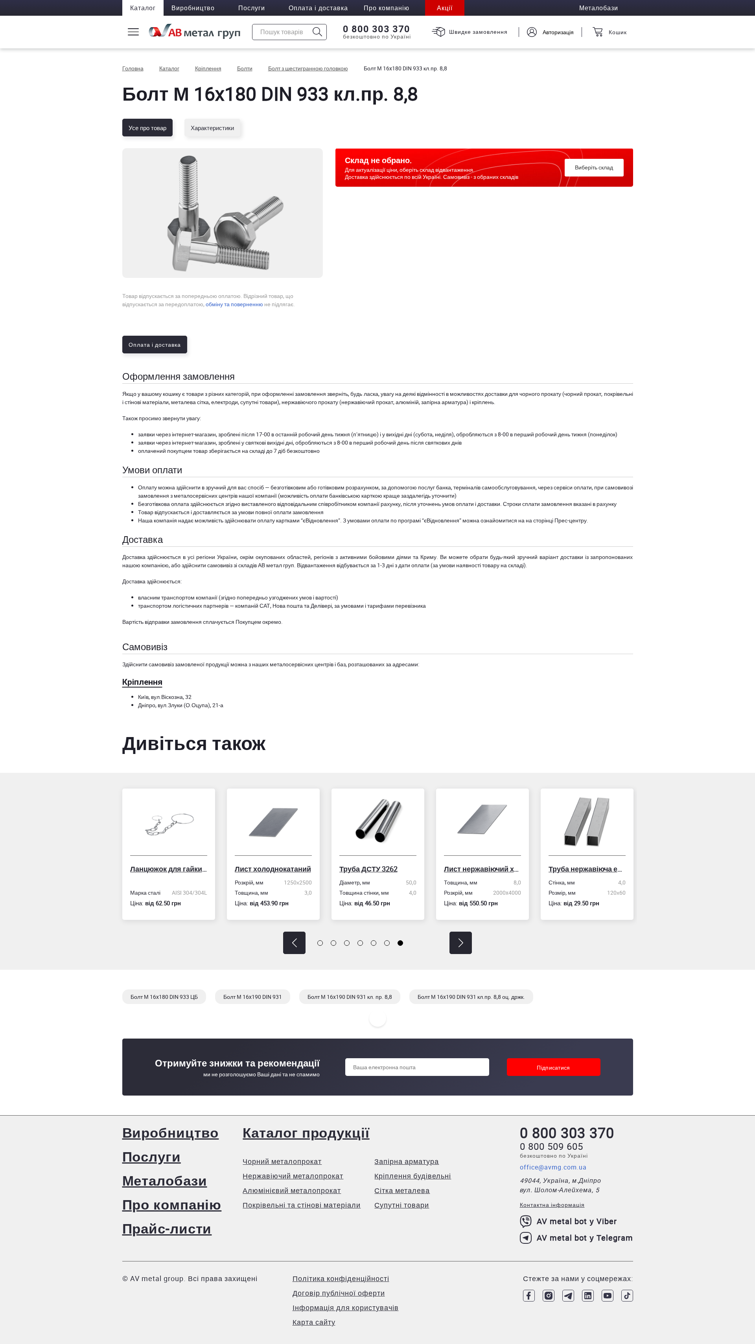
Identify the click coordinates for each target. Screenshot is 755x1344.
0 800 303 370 (376, 29)
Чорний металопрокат (282, 1161)
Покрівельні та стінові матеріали (302, 1205)
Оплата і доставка (318, 8)
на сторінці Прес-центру (556, 520)
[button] (294, 943)
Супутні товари (401, 1205)
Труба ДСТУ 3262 (266, 868)
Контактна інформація (552, 1204)
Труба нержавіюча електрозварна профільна (484, 868)
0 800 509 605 (551, 1146)
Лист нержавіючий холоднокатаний (380, 868)
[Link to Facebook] (529, 1296)
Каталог (143, 8)
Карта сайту (314, 1322)
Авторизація (558, 32)
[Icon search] (317, 32)
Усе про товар (147, 128)
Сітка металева (402, 1190)
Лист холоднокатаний (171, 868)
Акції (445, 8)
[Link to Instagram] (548, 1296)
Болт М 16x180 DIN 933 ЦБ (164, 996)
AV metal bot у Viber (577, 1221)
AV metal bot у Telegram (585, 1237)
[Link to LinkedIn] (588, 1296)
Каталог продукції (306, 1132)
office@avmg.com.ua (553, 1167)
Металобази (164, 1180)
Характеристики (212, 128)
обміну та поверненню (234, 304)
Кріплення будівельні (412, 1175)
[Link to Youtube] (607, 1296)
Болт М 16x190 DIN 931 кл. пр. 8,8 (350, 996)
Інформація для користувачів (346, 1307)
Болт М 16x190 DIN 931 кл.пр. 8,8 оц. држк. (471, 996)
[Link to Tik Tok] (627, 1296)
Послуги (251, 8)
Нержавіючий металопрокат (293, 1175)
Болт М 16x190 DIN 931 (252, 996)
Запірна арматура (406, 1161)
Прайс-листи (167, 1228)
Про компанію (172, 1204)
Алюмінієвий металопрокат (292, 1190)
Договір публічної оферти (339, 1293)
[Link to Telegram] (568, 1296)
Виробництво (193, 8)
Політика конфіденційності (341, 1278)
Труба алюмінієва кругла (589, 868)
